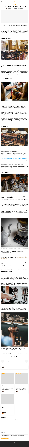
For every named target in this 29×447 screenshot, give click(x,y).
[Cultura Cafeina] (14, 1)
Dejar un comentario (21, 8)
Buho (8, 8)
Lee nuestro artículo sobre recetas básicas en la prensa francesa (11, 207)
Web (15, 432)
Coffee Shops (14, 4)
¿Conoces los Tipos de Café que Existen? (8, 361)
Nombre (2, 429)
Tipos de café (3, 373)
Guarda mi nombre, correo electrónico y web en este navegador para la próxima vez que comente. (13, 435)
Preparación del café (18, 373)
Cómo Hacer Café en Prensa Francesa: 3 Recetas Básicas (19, 361)
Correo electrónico (3, 432)
